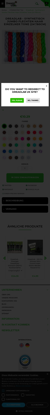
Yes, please (17, 100)
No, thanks (33, 100)
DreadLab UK (21, 92)
